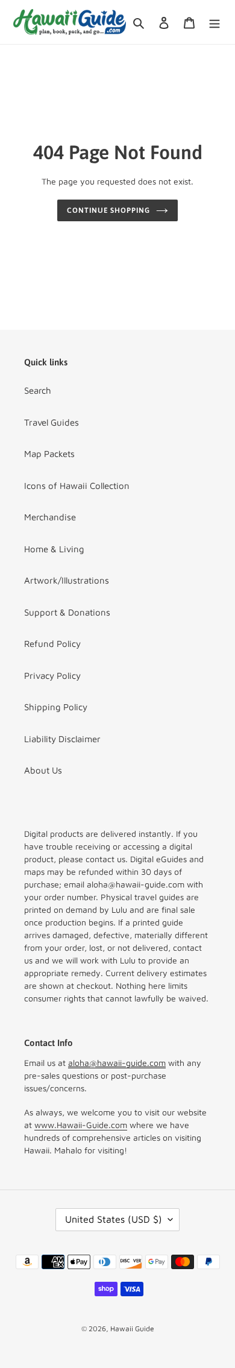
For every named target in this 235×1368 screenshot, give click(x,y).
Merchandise (50, 517)
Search (37, 390)
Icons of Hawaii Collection (77, 486)
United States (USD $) (113, 1219)
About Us (43, 770)
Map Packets (49, 454)
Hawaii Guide (132, 1328)
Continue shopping (109, 210)
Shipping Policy (55, 707)
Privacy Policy (52, 675)
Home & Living (54, 549)
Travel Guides (51, 422)
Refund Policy (52, 643)
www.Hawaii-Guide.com (80, 1125)
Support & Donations (67, 612)
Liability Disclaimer (62, 739)
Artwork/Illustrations (66, 580)
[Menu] (214, 22)
